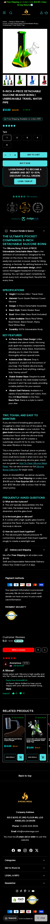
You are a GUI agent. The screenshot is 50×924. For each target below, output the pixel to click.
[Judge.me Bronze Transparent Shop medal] (25, 207)
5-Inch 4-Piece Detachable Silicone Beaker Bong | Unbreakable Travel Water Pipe (20, 24)
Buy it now (25, 163)
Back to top (25, 776)
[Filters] (38, 650)
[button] (46, 12)
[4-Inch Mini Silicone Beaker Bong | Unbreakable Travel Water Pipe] (36, 726)
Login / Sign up (25, 181)
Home (5, 22)
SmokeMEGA (28, 919)
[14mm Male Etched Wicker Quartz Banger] (14, 726)
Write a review (18, 650)
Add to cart (33, 155)
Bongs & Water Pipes (16, 22)
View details (10, 757)
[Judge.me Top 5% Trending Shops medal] (38, 207)
